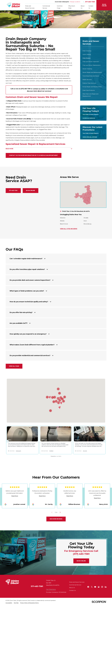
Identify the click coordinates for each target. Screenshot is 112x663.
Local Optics (58, 456)
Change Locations (75, 1)
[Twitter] (92, 587)
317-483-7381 (90, 2)
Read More (14, 496)
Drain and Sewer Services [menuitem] (29, 7)
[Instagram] (102, 587)
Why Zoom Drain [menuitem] (71, 7)
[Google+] (99, 587)
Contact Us (72, 590)
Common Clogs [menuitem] (59, 7)
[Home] (13, 5)
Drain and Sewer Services (76, 582)
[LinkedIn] (105, 587)
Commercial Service (75, 585)
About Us (72, 587)
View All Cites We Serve (68, 228)
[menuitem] (93, 51)
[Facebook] (88, 587)
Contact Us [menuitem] (91, 7)
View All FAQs (14, 366)
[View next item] (60, 512)
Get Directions (51, 589)
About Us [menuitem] (82, 7)
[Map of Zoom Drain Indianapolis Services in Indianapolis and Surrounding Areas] (83, 195)
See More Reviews (56, 519)
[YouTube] (95, 587)
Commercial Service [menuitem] (46, 7)
